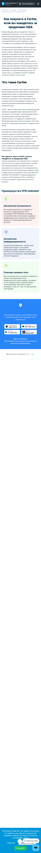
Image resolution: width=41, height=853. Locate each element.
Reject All (11, 843)
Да (28, 354)
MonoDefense (25, 343)
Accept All (20, 848)
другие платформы (20, 339)
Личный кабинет (28, 4)
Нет (32, 354)
